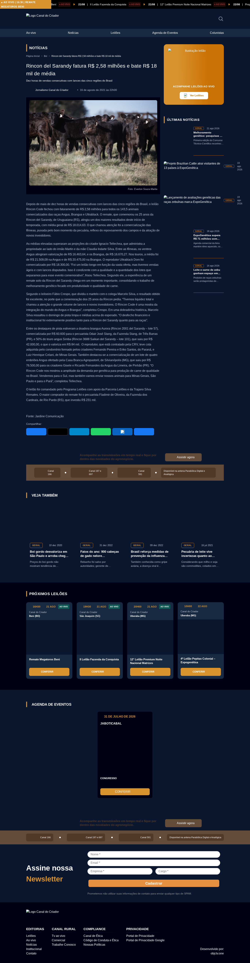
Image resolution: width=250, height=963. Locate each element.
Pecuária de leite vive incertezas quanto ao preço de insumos (196, 554)
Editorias (35, 929)
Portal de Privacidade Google (145, 940)
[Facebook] (36, 431)
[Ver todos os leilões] (220, 594)
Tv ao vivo (58, 935)
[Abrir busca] (221, 19)
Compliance (94, 929)
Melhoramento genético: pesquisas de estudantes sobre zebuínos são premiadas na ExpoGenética (208, 134)
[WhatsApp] (101, 431)
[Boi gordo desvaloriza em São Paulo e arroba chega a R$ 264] (49, 521)
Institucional (34, 949)
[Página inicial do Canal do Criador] (42, 16)
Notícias (73, 32)
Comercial (58, 940)
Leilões (115, 32)
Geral (36, 545)
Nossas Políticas (94, 944)
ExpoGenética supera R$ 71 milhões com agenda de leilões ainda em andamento (208, 237)
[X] (58, 431)
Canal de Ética (93, 935)
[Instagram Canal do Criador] (197, 913)
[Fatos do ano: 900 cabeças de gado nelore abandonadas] (100, 521)
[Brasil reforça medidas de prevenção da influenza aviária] (150, 521)
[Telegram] (79, 431)
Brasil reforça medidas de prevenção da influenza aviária (149, 554)
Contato (31, 953)
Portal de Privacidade (140, 935)
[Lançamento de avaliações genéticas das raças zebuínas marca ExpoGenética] (193, 209)
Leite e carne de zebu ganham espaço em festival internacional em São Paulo (206, 271)
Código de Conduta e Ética (101, 940)
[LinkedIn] (122, 431)
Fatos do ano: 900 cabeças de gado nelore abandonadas (99, 554)
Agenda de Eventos (165, 32)
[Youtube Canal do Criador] (209, 913)
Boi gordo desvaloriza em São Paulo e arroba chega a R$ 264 (48, 554)
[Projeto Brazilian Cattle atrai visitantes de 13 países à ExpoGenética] (193, 175)
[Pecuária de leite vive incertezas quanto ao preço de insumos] (201, 521)
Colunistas (217, 32)
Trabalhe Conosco (64, 944)
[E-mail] (144, 431)
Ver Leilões (197, 95)
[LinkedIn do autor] (72, 89)
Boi (45, 56)
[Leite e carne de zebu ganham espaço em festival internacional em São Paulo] (177, 278)
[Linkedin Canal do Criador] (221, 913)
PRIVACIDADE (137, 929)
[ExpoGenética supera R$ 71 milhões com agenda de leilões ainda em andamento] (177, 244)
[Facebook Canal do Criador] (186, 913)
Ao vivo (31, 32)
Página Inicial (33, 56)
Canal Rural (64, 929)
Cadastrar (153, 883)
